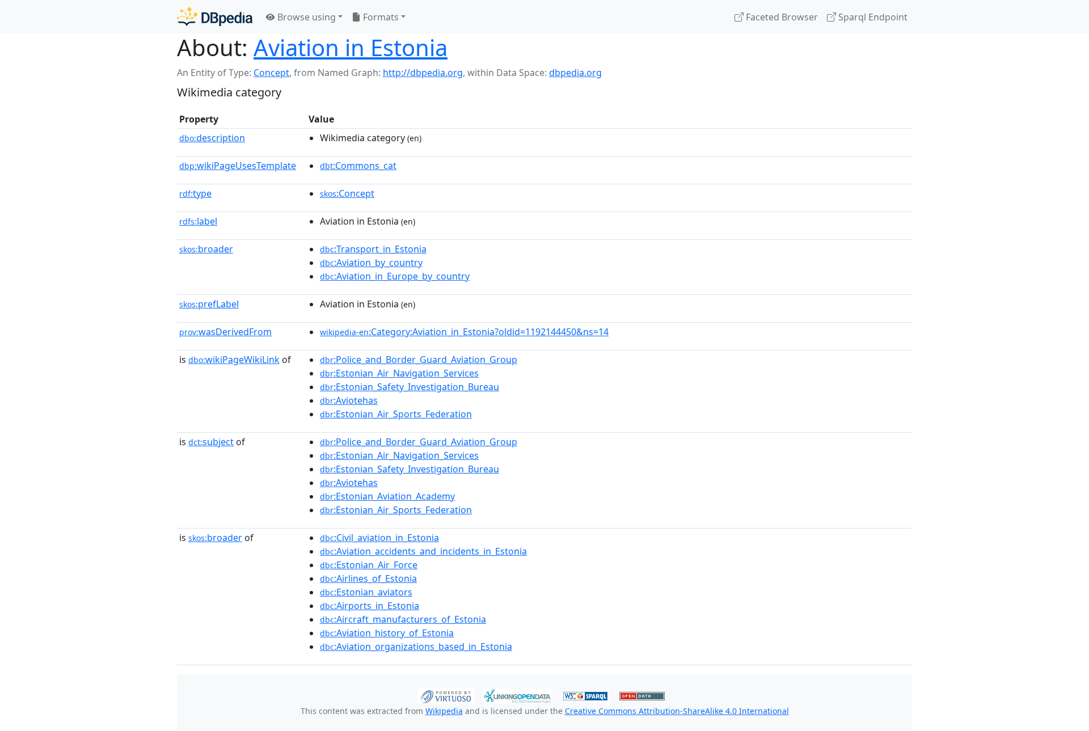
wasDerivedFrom (225, 332)
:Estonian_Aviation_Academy (387, 496)
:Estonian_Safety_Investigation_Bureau (409, 387)
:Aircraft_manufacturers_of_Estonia (403, 619)
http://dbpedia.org (423, 72)
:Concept (347, 193)
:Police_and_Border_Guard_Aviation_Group (418, 359)
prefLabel (209, 304)
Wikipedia (444, 710)
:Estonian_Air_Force (368, 565)
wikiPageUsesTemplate (237, 165)
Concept (271, 72)
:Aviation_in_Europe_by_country (395, 276)
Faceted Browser (781, 17)
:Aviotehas (349, 400)
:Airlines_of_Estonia (368, 578)
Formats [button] (380, 17)
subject (211, 442)
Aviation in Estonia (351, 47)
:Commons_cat (358, 165)
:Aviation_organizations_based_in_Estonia (416, 646)
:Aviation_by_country (371, 262)
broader (206, 249)
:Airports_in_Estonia (369, 605)
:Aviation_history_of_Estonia (387, 633)
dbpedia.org (575, 72)
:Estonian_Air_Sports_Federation (396, 414)
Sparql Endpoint (871, 17)
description (212, 138)
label (198, 221)
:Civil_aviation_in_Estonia (379, 537)
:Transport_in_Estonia (373, 249)
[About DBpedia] (214, 17)
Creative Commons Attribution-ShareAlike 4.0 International (677, 710)
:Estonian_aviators (366, 592)
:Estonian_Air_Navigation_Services (399, 373)
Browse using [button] (305, 17)
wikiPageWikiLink (234, 359)
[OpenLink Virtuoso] (445, 694)
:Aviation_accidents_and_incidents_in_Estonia (423, 551)
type (195, 193)
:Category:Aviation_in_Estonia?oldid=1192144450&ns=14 (464, 332)
